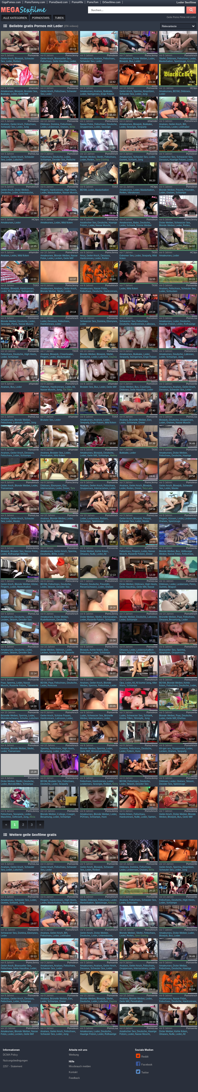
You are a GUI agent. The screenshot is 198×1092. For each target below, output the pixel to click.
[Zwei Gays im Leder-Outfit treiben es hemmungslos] (20, 42)
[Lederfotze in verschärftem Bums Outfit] (178, 534)
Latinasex (60, 718)
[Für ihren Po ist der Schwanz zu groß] (178, 206)
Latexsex (150, 324)
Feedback (74, 1077)
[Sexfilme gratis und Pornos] (23, 9)
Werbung (74, 1054)
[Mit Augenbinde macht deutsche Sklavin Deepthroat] (59, 567)
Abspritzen (148, 91)
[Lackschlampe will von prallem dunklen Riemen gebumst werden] (99, 600)
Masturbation (166, 61)
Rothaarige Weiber (18, 554)
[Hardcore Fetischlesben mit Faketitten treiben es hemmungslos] (99, 764)
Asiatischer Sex (167, 157)
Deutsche (112, 124)
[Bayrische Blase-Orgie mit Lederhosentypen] (178, 403)
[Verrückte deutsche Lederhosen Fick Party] (99, 74)
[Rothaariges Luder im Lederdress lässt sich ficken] (178, 304)
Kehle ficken (101, 551)
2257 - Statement (12, 1066)
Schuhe (24, 718)
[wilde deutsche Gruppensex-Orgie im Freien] (20, 239)
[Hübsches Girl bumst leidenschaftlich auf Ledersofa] (138, 633)
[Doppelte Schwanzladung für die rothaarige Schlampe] (20, 534)
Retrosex (52, 685)
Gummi (123, 159)
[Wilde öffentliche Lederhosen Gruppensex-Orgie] (138, 107)
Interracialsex (47, 488)
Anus (82, 255)
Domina (55, 124)
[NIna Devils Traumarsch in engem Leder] (20, 173)
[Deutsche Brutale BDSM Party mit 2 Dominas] (59, 764)
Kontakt (73, 1072)
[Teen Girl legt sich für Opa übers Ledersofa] (138, 666)
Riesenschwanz (88, 587)
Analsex (98, 58)
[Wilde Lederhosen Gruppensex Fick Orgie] (138, 271)
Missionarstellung (100, 751)
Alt (73, 387)
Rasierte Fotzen (136, 554)
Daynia (113, 357)
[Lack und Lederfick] (59, 239)
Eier (149, 420)
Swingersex (93, 94)
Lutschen (18, 159)
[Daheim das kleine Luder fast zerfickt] (20, 600)
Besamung (174, 619)
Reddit (144, 1056)
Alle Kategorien (15, 17)
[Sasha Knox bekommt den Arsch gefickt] (59, 271)
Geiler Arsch (7, 58)
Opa (121, 682)
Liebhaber (184, 127)
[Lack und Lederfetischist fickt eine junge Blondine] (20, 403)
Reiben (17, 61)
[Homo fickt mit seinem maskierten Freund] (138, 501)
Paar (179, 617)
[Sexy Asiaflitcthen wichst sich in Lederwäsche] (99, 206)
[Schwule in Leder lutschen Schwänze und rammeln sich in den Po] (20, 140)
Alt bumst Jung (143, 682)
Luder (151, 58)
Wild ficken (67, 222)
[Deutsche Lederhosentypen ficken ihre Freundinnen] (178, 173)
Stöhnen (59, 649)
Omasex (84, 554)
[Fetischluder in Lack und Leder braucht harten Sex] (59, 304)
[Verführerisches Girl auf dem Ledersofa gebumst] (59, 633)
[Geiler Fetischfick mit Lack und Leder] (178, 764)
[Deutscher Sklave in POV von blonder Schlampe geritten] (99, 797)
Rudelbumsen (47, 619)
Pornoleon (112, 55)
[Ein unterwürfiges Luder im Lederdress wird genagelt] (59, 140)
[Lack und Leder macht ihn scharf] (99, 731)
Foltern (130, 751)
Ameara (191, 61)
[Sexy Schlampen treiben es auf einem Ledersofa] (99, 501)
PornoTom (92, 2)
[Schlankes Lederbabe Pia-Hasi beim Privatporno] (138, 206)
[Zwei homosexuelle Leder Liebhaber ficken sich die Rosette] (178, 107)
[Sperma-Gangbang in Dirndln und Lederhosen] (178, 633)
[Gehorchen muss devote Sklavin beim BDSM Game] (138, 764)
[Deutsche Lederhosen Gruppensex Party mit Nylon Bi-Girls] (178, 731)
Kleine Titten (126, 718)
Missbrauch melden (80, 1066)
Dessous (163, 159)
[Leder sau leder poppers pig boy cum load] (99, 173)
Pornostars (41, 17)
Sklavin (51, 587)
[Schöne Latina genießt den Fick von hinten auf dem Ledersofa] (59, 699)
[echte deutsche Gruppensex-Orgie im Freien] (59, 403)
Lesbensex (53, 127)
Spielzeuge (180, 61)
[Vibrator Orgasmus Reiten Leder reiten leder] (138, 173)
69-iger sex (165, 748)
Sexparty (142, 127)
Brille (54, 554)
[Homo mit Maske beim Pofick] (20, 501)
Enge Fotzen (107, 94)
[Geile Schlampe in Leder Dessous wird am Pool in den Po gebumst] (20, 436)
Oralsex (64, 127)
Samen (152, 817)
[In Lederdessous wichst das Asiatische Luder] (178, 140)
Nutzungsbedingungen (15, 1060)
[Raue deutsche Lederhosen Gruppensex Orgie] (20, 206)
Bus (131, 61)
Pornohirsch (190, 55)
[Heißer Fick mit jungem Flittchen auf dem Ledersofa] (59, 370)
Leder (9, 61)
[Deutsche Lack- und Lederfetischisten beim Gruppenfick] (99, 107)
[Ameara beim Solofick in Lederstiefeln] (178, 42)
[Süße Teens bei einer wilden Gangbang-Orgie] (99, 403)
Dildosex (171, 58)
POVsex (84, 817)
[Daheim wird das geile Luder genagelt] (20, 633)
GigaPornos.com (11, 2)
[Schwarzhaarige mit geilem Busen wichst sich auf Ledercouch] (138, 370)
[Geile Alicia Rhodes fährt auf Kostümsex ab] (20, 797)
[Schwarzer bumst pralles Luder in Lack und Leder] (99, 699)
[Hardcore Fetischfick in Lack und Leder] (138, 304)
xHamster (34, 88)
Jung (145, 94)
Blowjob (19, 58)
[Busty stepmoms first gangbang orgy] (20, 370)
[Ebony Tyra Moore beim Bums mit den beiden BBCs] (59, 469)
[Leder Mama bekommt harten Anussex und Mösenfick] (99, 239)
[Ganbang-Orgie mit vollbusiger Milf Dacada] (99, 370)
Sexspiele (18, 814)
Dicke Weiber (140, 58)
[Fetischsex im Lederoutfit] (178, 600)
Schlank (132, 159)
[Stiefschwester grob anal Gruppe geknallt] (59, 436)
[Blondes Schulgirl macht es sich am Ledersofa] (20, 567)
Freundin (189, 190)
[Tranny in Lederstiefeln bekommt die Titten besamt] (20, 731)
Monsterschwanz (10, 718)
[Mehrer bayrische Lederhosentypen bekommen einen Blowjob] (20, 304)
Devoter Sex (58, 159)
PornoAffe (77, 2)
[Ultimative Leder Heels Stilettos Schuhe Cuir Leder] (178, 239)
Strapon (172, 587)
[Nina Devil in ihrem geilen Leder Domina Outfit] (178, 436)
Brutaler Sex (30, 91)
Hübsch (131, 652)
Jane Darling (102, 159)
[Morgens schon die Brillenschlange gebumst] (59, 534)
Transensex (7, 488)
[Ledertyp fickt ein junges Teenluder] (138, 699)
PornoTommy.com (35, 2)
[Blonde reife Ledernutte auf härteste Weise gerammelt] (99, 534)
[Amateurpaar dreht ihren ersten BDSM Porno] (59, 666)
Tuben (59, 17)
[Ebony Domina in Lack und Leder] (99, 304)
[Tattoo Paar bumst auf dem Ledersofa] (20, 666)
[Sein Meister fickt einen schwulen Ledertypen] (20, 107)
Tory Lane (147, 488)
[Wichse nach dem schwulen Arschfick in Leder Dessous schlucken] (178, 370)
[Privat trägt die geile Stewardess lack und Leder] (59, 501)
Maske (175, 488)
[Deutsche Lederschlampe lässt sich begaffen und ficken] (20, 337)
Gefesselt (17, 817)
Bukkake (5, 94)
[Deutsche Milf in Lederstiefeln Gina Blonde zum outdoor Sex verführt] (178, 699)
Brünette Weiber (137, 420)
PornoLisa (33, 153)
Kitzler (34, 584)
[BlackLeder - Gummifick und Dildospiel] (178, 74)
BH (184, 124)
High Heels (70, 190)
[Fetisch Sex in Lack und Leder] (99, 140)
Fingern (44, 190)
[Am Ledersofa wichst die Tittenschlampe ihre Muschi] (138, 567)
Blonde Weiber (88, 157)
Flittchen (44, 387)
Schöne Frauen (62, 715)
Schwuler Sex (87, 61)
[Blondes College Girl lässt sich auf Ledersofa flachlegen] (59, 797)
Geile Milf (23, 94)
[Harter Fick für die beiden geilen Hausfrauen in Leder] (59, 42)
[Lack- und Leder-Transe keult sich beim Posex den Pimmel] (20, 469)
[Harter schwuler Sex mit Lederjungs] (138, 74)
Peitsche (70, 159)
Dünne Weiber (144, 225)
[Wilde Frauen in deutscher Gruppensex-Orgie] (59, 206)
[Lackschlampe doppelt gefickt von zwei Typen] (99, 633)
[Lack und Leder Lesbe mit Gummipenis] (178, 567)
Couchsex (145, 387)
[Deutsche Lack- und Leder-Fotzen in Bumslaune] (99, 271)
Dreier (141, 422)
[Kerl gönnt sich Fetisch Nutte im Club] (138, 797)
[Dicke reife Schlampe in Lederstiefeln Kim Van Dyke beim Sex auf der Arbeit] (20, 764)
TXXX (115, 88)
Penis (14, 324)
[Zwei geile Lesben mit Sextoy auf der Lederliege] (178, 501)
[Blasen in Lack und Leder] (59, 731)
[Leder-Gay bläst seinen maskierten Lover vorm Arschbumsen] (59, 74)
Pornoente (33, 55)
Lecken (58, 258)
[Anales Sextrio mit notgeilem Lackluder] (138, 469)
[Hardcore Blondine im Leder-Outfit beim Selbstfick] (59, 173)
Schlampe (45, 159)
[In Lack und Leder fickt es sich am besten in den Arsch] (99, 469)
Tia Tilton (68, 389)
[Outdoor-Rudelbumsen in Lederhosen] (59, 600)
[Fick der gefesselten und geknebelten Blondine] (178, 666)
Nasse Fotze (86, 124)
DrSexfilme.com (111, 2)
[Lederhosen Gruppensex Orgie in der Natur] (20, 271)
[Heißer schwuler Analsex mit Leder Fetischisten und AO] (178, 271)
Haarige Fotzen (178, 159)
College (61, 814)
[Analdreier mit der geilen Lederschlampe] (138, 403)
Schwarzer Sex (184, 157)
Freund (179, 190)
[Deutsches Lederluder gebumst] (138, 42)
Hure (137, 751)
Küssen (172, 518)
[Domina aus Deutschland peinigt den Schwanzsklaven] (138, 731)
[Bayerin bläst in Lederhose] (99, 436)
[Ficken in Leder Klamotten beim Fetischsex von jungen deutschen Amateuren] (178, 337)
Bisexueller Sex (62, 58)
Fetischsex (46, 61)
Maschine (6, 817)
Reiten (90, 159)
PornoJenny (72, 55)
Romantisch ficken (145, 652)
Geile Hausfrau (61, 61)
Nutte (93, 554)
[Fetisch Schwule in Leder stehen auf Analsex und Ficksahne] (99, 42)
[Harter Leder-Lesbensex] (59, 107)
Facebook (146, 1064)
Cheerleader (66, 354)
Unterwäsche (26, 192)
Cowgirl (71, 814)
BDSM (176, 91)
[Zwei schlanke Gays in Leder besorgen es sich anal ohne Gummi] (138, 140)
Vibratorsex (134, 192)
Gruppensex (86, 127)
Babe (136, 222)
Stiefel (162, 58)
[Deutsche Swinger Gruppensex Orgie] (138, 337)
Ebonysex (112, 321)
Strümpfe (138, 718)
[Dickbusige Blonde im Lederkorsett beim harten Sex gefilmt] (178, 797)
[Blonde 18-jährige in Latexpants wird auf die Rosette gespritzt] (138, 600)
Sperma (137, 91)
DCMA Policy (10, 1054)
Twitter (145, 1072)
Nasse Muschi (69, 192)
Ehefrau (181, 718)
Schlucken (171, 291)
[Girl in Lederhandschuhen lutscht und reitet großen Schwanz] (20, 699)
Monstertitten (14, 784)
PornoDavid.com (58, 2)
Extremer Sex (126, 255)
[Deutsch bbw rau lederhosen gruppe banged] (20, 74)
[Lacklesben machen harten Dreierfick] (138, 534)
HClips (193, 88)
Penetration (14, 291)
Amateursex (86, 58)
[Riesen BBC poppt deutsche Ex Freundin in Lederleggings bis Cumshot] (99, 567)
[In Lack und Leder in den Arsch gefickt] (99, 666)
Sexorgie (106, 127)
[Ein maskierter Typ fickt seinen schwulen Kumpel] (178, 469)
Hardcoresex (56, 190)
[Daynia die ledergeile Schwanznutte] (99, 337)
